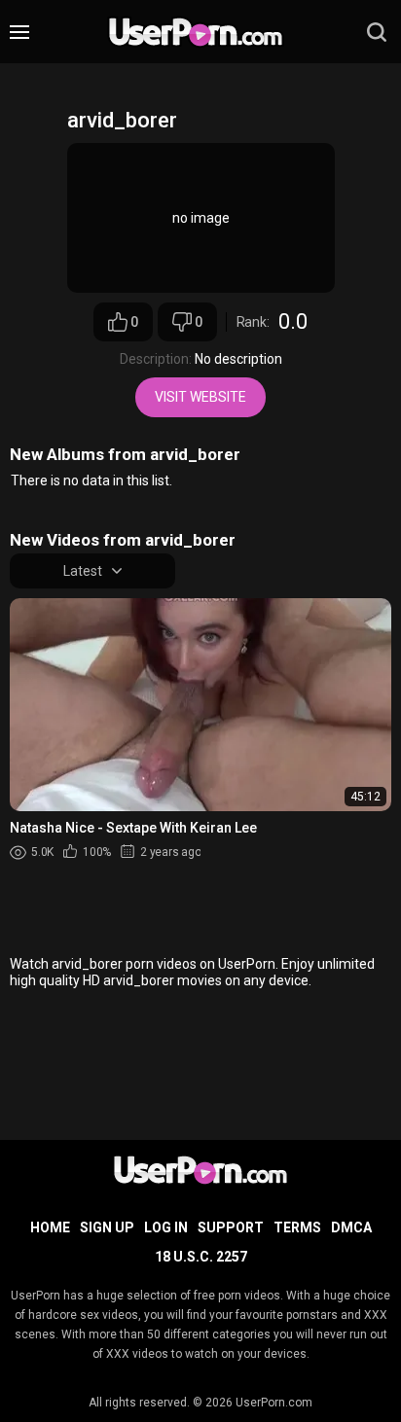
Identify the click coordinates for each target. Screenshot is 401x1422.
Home (50, 1227)
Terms (297, 1227)
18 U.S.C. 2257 (201, 1256)
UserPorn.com (274, 1402)
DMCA (351, 1227)
